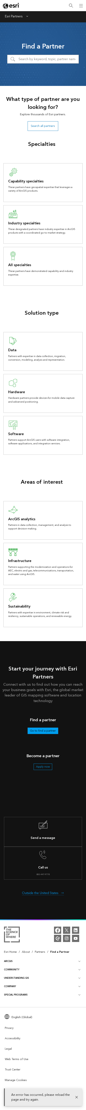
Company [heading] (10, 986)
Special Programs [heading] (16, 995)
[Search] (71, 5)
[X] (66, 930)
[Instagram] (66, 938)
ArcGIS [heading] (8, 961)
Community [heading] (11, 970)
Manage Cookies (16, 1080)
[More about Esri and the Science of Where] (12, 935)
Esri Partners (14, 16)
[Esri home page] (11, 6)
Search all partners (43, 125)
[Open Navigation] (81, 5)
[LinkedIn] (75, 930)
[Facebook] (57, 930)
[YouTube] (75, 938)
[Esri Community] (57, 938)
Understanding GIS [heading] (16, 978)
